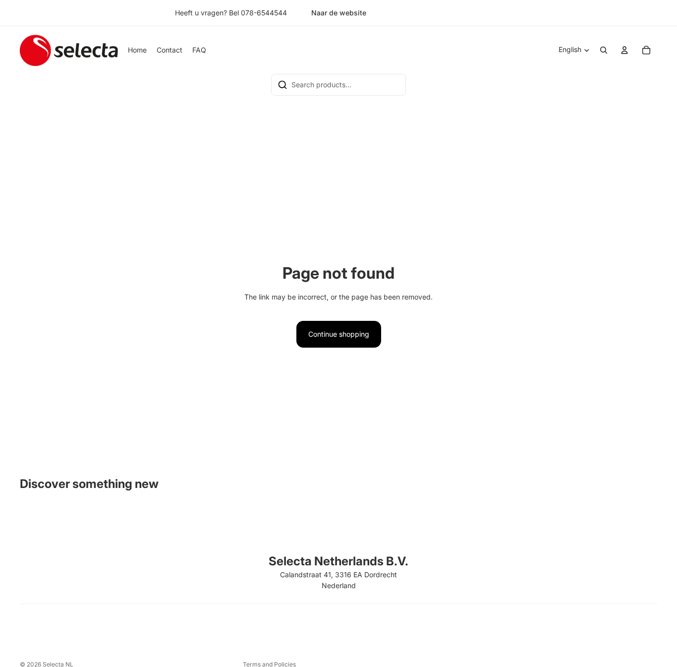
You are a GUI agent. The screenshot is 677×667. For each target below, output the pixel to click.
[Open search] (604, 50)
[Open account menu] (624, 50)
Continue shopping (338, 334)
